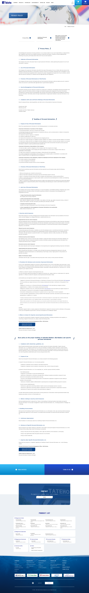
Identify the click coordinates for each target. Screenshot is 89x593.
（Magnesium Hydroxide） (19, 534)
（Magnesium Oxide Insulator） (35, 526)
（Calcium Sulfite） (18, 548)
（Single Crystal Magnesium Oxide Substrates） (21, 526)
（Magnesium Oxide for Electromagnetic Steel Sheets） (37, 520)
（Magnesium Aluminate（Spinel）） (21, 541)
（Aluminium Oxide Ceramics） (67, 541)
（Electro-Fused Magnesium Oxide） (35, 524)
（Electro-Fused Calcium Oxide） (36, 541)
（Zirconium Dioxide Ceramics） (52, 541)
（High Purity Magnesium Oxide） (21, 524)
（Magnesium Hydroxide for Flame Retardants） (35, 534)
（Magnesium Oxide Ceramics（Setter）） (51, 526)
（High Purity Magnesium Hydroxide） (51, 534)
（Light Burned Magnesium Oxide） (21, 520)
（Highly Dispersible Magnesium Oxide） (66, 520)
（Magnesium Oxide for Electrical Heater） (51, 524)
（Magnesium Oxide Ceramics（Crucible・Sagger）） (66, 526)
